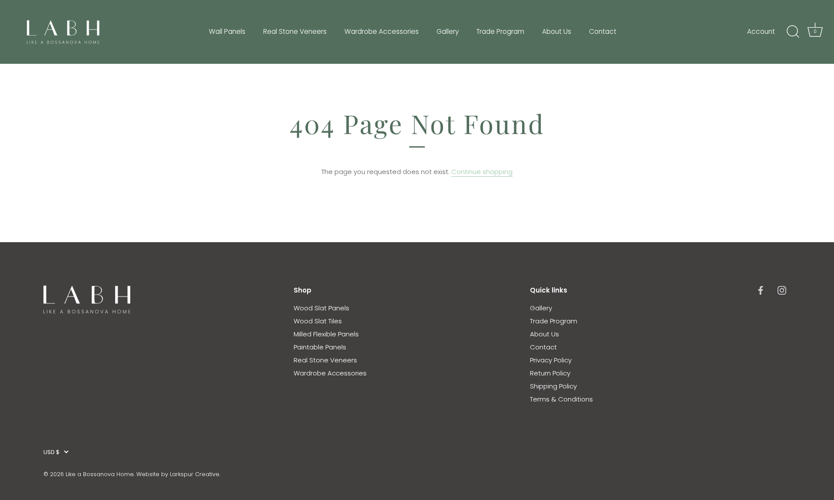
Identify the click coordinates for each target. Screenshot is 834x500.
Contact (602, 31)
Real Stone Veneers (295, 31)
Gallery (448, 31)
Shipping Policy (553, 386)
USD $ (51, 452)
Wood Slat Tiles (318, 321)
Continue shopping (482, 171)
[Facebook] (760, 290)
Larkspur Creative (194, 474)
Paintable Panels (320, 347)
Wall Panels (227, 31)
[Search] (792, 31)
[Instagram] (782, 290)
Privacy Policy (551, 360)
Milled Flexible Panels (326, 334)
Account (761, 31)
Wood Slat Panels (321, 307)
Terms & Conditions (561, 399)
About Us (556, 31)
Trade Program (500, 31)
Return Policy (550, 373)
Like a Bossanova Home (100, 474)
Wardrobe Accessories (381, 31)
